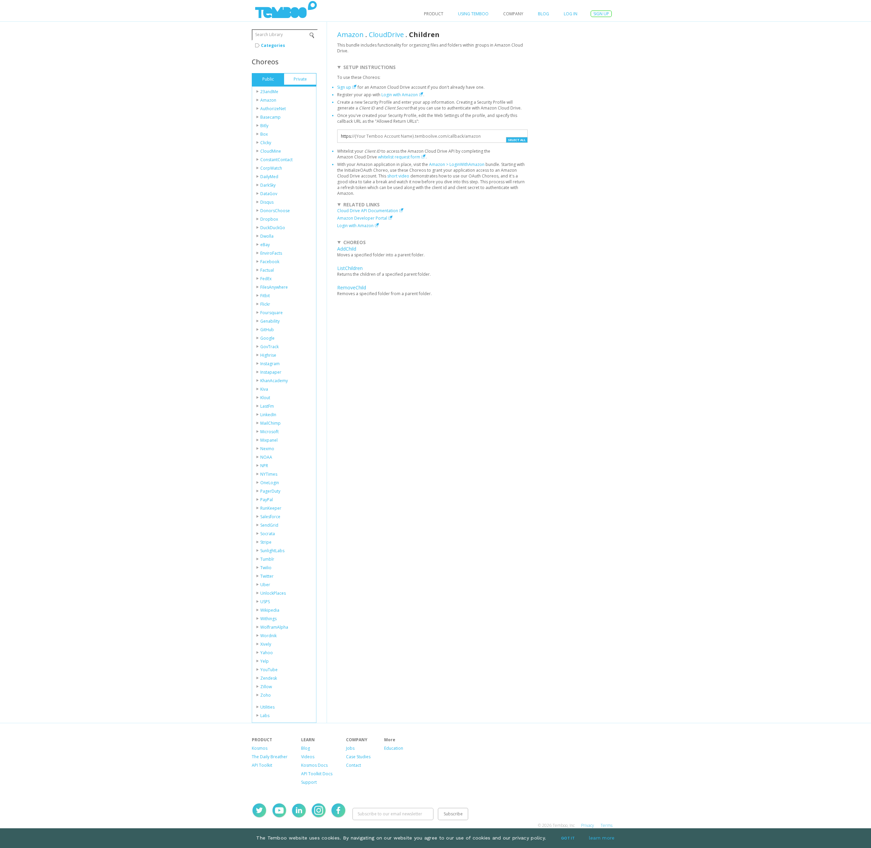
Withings (268, 619)
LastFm (267, 406)
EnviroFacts (271, 253)
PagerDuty (270, 491)
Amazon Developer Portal (362, 218)
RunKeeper (270, 508)
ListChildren (350, 268)
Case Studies (358, 757)
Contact (353, 765)
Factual (267, 270)
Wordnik (268, 636)
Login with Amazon (399, 95)
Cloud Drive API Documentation (367, 211)
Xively (265, 644)
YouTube (269, 670)
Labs (264, 715)
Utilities (267, 707)
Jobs (350, 748)
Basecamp (270, 117)
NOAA (266, 457)
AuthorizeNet (273, 109)
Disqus (267, 202)
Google (267, 338)
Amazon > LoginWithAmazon (456, 164)
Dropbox (269, 219)
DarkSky (268, 185)
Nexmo (267, 449)
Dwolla (267, 236)
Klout (265, 398)
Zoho (265, 695)
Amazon (268, 100)
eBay (265, 245)
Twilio (266, 568)
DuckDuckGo (272, 228)
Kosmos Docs (314, 765)
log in (570, 14)
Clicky (265, 143)
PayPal (266, 500)
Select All (517, 140)
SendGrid (269, 525)
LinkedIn (268, 415)
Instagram (270, 364)
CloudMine (270, 151)
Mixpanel (269, 440)
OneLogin (269, 483)
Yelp (264, 661)
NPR (264, 466)
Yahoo (266, 653)
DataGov (268, 194)
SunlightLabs (272, 551)
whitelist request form (399, 157)
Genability (270, 321)
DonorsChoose (275, 211)
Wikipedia (269, 610)
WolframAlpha (274, 627)
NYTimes (268, 474)
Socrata (267, 534)
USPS (265, 602)
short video (398, 176)
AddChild (346, 248)
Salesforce (270, 517)
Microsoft (269, 432)
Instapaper (270, 372)
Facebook (269, 262)
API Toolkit (262, 765)
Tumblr (267, 559)
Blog (543, 14)
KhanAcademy (274, 381)
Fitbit (265, 296)
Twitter (267, 576)
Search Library (269, 34)
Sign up (344, 87)
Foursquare (271, 313)
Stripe (266, 542)
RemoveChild (351, 287)
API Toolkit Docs (316, 774)
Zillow (266, 687)
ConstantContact (276, 160)
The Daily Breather (269, 757)
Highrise (268, 355)
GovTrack (269, 347)
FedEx (266, 279)
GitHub (267, 330)
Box (264, 134)
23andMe (269, 92)
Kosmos (259, 748)
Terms (606, 825)
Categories (273, 45)
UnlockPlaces (273, 593)
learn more (602, 838)
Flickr (265, 304)
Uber (265, 585)
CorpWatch (271, 168)
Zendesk (268, 678)
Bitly (264, 126)
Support (309, 782)
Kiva (264, 389)
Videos (307, 757)
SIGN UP (601, 14)
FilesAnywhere (274, 287)
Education (393, 748)
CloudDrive (386, 34)
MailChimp (270, 423)
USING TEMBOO (473, 14)
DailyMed (269, 177)
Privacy (587, 825)
